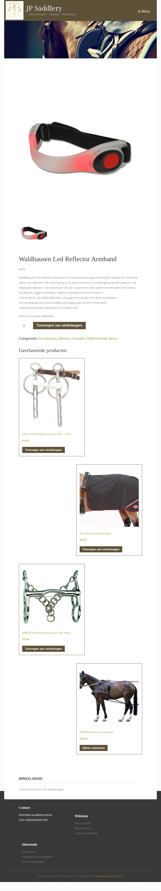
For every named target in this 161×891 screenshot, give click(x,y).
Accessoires (48, 338)
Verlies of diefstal (86, 833)
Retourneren (83, 828)
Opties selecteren (93, 748)
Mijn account (83, 823)
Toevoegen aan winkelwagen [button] (43, 449)
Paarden (79, 338)
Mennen (65, 338)
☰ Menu (144, 11)
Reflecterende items (102, 338)
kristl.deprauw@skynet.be (35, 815)
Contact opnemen (33, 862)
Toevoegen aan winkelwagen (59, 325)
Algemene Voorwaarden (37, 857)
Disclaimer (28, 852)
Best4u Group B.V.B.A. (109, 876)
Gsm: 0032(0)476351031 (33, 820)
